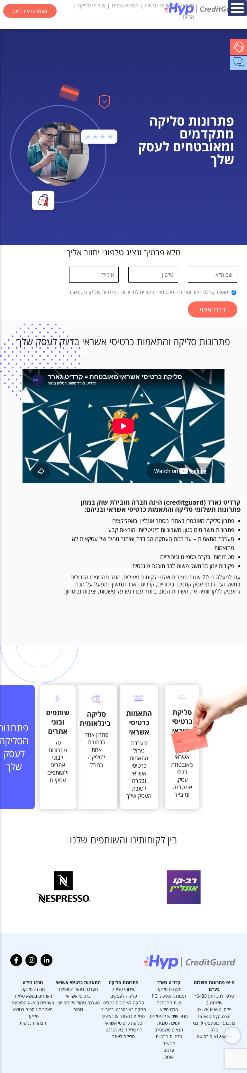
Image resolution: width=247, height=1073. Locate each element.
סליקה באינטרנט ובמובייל (123, 1009)
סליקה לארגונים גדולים (123, 1003)
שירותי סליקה (91, 5)
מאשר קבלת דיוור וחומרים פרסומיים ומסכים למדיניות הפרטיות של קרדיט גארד (148, 292)
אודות (188, 16)
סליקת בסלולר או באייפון (123, 1016)
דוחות (78, 1009)
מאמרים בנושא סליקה (33, 996)
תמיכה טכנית (125, 5)
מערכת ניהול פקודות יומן (78, 1003)
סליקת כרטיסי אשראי (123, 1023)
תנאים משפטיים (168, 1030)
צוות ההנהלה (169, 1003)
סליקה (187, 5)
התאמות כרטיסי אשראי (139, 722)
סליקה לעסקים (123, 996)
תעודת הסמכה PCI (169, 996)
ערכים (168, 1050)
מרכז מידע (169, 1009)
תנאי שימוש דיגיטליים (169, 1016)
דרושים (168, 1043)
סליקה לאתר (123, 1036)
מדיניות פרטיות (169, 1036)
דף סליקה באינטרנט (123, 1030)
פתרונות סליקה (124, 982)
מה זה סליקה (33, 989)
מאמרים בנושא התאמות (33, 1003)
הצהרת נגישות (159, 5)
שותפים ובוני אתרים (57, 721)
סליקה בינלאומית (95, 718)
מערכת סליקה (168, 989)
